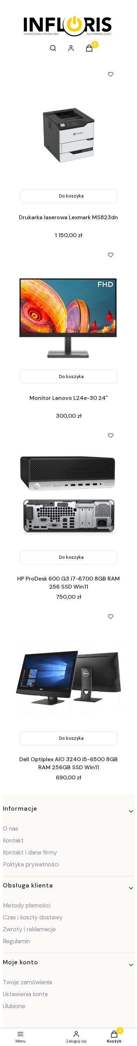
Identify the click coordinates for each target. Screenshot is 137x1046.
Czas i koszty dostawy (33, 917)
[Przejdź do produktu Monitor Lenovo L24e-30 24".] (68, 316)
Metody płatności (27, 905)
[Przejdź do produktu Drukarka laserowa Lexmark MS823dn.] (68, 135)
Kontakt (13, 840)
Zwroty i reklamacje (29, 929)
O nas (10, 828)
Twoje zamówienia (27, 982)
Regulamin (16, 941)
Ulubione (14, 1006)
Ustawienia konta (25, 994)
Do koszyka (71, 196)
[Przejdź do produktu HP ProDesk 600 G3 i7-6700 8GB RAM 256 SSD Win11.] (68, 496)
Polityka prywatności (31, 864)
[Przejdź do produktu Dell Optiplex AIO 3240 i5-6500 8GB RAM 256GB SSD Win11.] (68, 677)
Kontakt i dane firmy (30, 852)
